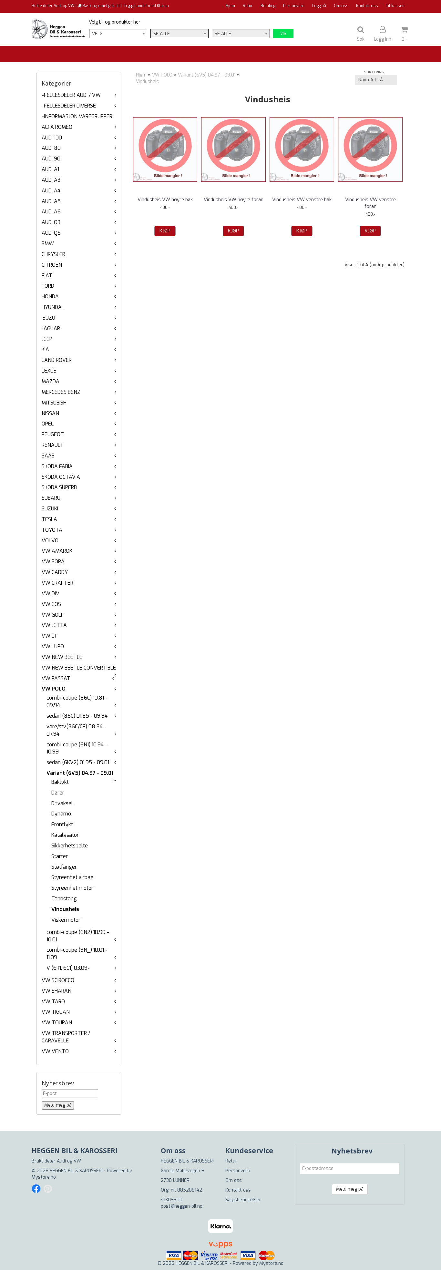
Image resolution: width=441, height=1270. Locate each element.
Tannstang (64, 898)
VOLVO (50, 540)
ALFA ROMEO (57, 127)
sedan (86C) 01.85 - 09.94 (77, 715)
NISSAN (50, 413)
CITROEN (52, 264)
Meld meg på (350, 1189)
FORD (48, 285)
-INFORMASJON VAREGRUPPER (77, 116)
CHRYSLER (53, 254)
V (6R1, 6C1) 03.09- (68, 968)
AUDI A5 (51, 201)
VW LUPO (53, 646)
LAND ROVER (57, 360)
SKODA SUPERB (59, 487)
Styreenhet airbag (72, 877)
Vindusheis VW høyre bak (165, 199)
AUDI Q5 (51, 233)
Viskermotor (65, 920)
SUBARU (51, 498)
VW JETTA (54, 625)
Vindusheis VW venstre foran (370, 203)
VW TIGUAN (56, 1012)
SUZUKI (50, 508)
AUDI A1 (50, 169)
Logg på (319, 5)
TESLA (49, 519)
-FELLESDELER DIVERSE (69, 105)
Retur (248, 5)
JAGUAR (51, 328)
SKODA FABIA (57, 466)
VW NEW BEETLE (62, 657)
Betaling (268, 5)
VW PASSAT (56, 678)
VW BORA (53, 561)
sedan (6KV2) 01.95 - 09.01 (77, 762)
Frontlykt (62, 824)
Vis (283, 33)
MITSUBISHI (54, 402)
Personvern (293, 5)
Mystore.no (44, 1177)
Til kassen (395, 5)
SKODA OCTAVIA (61, 477)
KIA (45, 349)
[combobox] (118, 33)
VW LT (49, 635)
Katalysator (65, 835)
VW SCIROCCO (58, 980)
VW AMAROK (57, 551)
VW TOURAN (57, 1022)
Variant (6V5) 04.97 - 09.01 (79, 773)
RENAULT (53, 445)
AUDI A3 (51, 180)
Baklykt (60, 782)
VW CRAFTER (57, 582)
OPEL (48, 423)
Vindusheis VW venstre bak (302, 199)
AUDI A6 (51, 211)
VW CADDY (55, 572)
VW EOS (51, 604)
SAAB (48, 455)
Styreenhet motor (72, 888)
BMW (48, 243)
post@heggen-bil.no (181, 1206)
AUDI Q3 (51, 222)
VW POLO (54, 688)
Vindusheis (65, 909)
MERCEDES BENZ (61, 392)
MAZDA (50, 381)
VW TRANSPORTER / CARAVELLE (66, 1037)
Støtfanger (64, 867)
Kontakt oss (367, 5)
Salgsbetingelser (243, 1200)
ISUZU (48, 317)
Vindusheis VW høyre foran (233, 199)
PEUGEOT (53, 434)
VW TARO (53, 1001)
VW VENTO (55, 1051)
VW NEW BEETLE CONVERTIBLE (79, 667)
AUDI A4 (51, 190)
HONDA (50, 296)
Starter (59, 856)
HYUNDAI (52, 307)
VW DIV (50, 593)
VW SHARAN (56, 991)
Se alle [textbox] (161, 34)
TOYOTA (52, 530)
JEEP (47, 339)
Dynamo (61, 813)
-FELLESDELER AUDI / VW (71, 95)
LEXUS (49, 370)
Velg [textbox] (97, 34)
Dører (57, 792)
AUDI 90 (51, 158)
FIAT (47, 275)
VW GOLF (53, 614)
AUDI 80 (51, 148)
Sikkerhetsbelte (69, 845)
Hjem (230, 5)
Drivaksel (62, 803)
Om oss (341, 5)
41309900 (171, 1200)
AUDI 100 (52, 137)
